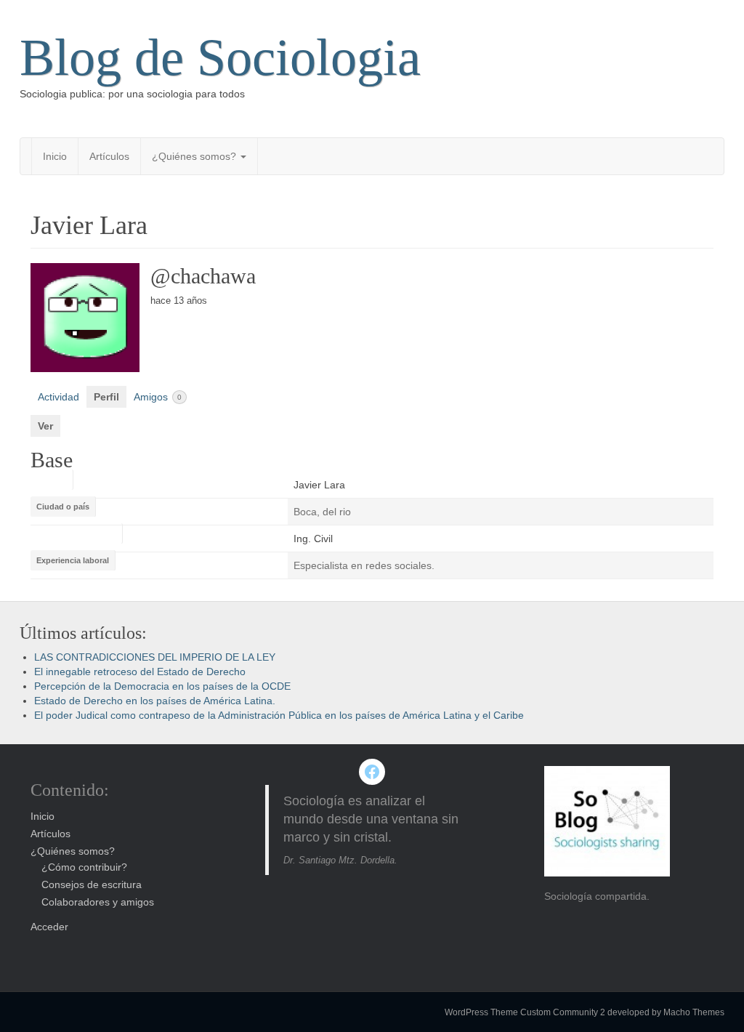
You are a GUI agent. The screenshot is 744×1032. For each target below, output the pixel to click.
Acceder (49, 926)
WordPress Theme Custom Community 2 (525, 1012)
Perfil (106, 397)
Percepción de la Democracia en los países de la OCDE (162, 686)
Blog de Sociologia (220, 57)
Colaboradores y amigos (97, 902)
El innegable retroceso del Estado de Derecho (140, 671)
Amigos (158, 397)
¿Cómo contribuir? (84, 867)
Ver (45, 426)
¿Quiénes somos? (195, 156)
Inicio (55, 156)
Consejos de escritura (91, 884)
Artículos (109, 156)
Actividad (58, 397)
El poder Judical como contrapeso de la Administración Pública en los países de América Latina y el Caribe (279, 715)
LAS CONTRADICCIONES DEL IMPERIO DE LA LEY (154, 657)
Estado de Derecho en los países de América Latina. (154, 700)
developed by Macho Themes (665, 1012)
